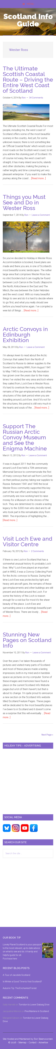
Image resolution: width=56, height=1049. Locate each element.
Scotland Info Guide (28, 20)
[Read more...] (38, 178)
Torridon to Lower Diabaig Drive (34, 1004)
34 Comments (36, 97)
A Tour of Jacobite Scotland (16, 975)
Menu (30, 3)
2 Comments (37, 551)
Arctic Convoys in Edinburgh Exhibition (25, 334)
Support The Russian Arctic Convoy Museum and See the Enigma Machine (25, 437)
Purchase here (10, 958)
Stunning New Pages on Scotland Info (27, 640)
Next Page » (47, 734)
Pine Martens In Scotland (37, 1011)
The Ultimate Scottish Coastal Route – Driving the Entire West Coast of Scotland (28, 79)
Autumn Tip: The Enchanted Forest (20, 988)
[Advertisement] (28, 780)
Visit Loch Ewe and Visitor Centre (27, 541)
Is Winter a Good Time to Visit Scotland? (22, 981)
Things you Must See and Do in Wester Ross (24, 202)
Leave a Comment (41, 215)
